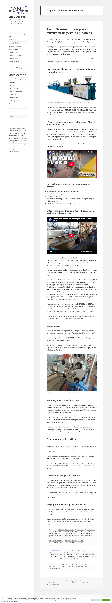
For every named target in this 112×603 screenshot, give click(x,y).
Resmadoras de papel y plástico (60, 535)
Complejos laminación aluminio (78, 556)
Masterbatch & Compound (16, 79)
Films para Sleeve (72, 554)
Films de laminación (56, 554)
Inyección (11, 65)
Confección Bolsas (14, 40)
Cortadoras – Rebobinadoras (80, 533)
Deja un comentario (53, 584)
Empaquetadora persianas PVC (65, 583)
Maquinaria (12, 71)
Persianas (11, 85)
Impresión (58, 531)
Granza (62, 556)
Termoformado (13, 97)
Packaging (12, 82)
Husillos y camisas (56, 540)
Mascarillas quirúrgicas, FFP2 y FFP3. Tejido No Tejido (18, 75)
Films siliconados (56, 553)
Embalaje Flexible (14, 43)
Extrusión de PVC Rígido (16, 55)
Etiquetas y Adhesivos (15, 46)
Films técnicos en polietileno (82, 551)
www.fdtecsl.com (54, 568)
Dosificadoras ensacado (57, 542)
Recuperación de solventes (74, 540)
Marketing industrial (15, 101)
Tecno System (88, 42)
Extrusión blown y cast (66, 530)
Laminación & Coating (15, 68)
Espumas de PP (63, 551)
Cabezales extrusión (75, 542)
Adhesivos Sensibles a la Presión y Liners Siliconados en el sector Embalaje (18, 140)
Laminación (80, 530)
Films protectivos (72, 553)
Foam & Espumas (14, 61)
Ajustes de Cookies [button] (96, 600)
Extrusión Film (13, 52)
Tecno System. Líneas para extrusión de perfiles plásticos (69, 31)
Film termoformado (87, 554)
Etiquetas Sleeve (13, 49)
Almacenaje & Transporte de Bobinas (17, 36)
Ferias (10, 104)
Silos (66, 533)
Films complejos (86, 553)
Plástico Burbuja (13, 88)
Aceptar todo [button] (106, 600)
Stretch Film (12, 94)
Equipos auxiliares (71, 531)
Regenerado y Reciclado (16, 91)
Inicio (10, 32)
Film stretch (53, 556)
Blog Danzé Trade (18, 16)
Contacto (11, 107)
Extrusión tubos (13, 58)
